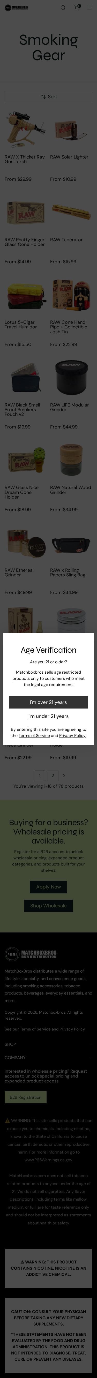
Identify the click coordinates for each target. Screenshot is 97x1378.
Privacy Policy (72, 735)
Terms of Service (34, 735)
